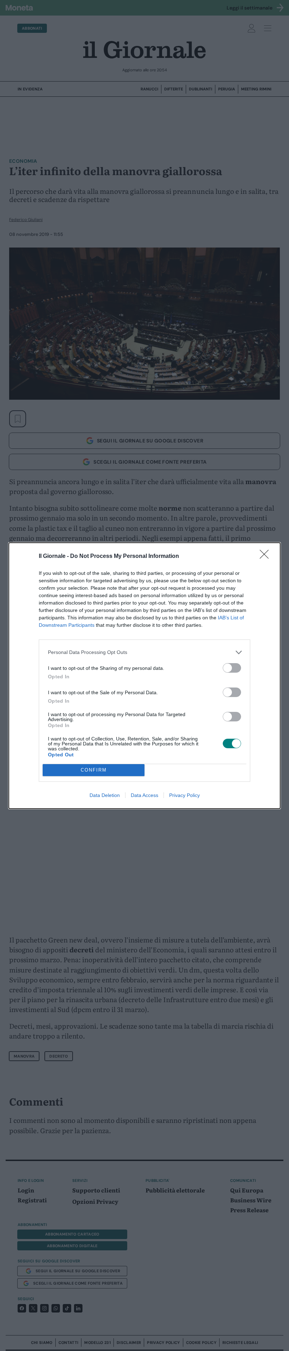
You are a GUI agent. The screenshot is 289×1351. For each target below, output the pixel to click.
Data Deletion (105, 795)
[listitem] (144, 652)
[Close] (266, 556)
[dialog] (144, 676)
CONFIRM (94, 770)
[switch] (232, 668)
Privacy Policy (184, 795)
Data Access (144, 795)
